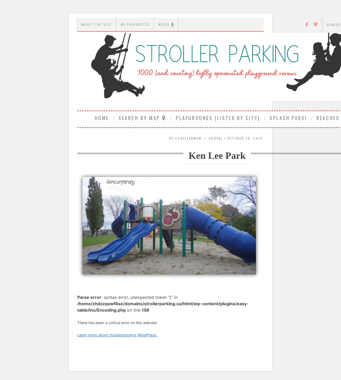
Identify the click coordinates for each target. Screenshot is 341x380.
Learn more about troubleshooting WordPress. (117, 335)
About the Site (96, 24)
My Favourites (135, 24)
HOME (102, 117)
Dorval (216, 138)
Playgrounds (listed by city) (218, 117)
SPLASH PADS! (288, 117)
